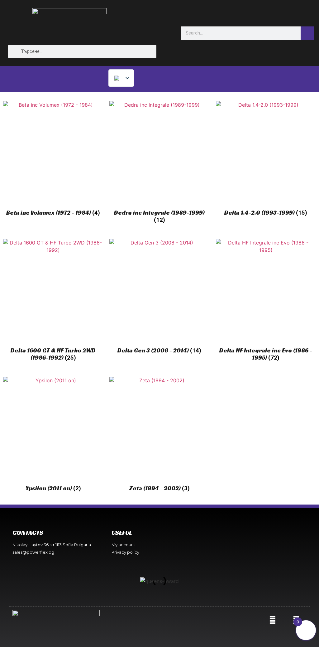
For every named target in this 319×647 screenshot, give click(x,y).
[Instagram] (272, 620)
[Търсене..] (307, 33)
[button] (75, 581)
